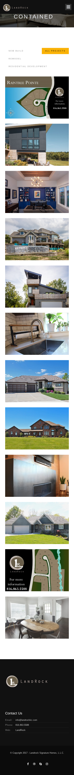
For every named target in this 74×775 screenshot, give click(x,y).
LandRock (20, 730)
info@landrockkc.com (26, 720)
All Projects (55, 51)
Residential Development (28, 66)
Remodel (15, 59)
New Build (16, 51)
